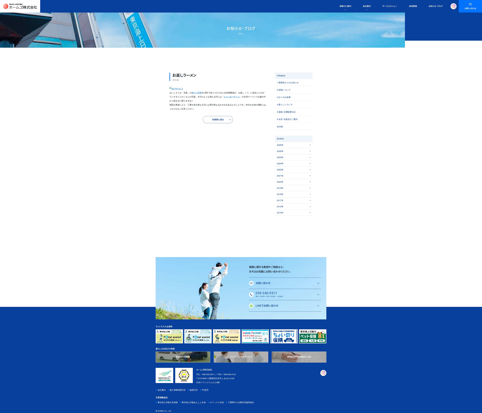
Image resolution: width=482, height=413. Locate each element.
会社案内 (162, 389)
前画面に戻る (218, 119)
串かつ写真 (197, 92)
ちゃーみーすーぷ (232, 96)
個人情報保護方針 (178, 389)
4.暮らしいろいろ (285, 104)
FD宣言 (205, 389)
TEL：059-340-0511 (205, 374)
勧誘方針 (194, 389)
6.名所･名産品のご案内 (287, 119)
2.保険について (284, 89)
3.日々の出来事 (284, 97)
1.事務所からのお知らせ (288, 82)
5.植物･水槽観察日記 (286, 111)
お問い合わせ (470, 8)
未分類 (280, 126)
